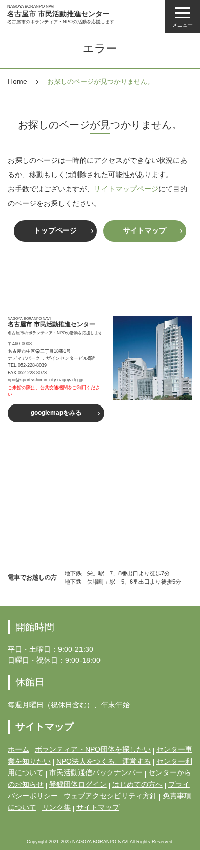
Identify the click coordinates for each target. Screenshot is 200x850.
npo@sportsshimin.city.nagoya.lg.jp (45, 379)
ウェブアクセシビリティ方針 (110, 795)
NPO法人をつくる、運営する (103, 761)
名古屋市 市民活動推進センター (58, 13)
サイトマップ (144, 230)
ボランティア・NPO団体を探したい (93, 749)
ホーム (18, 749)
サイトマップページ (126, 189)
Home (17, 81)
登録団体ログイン (78, 784)
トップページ (55, 230)
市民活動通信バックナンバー (96, 772)
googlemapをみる (56, 412)
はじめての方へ (137, 784)
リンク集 (56, 807)
